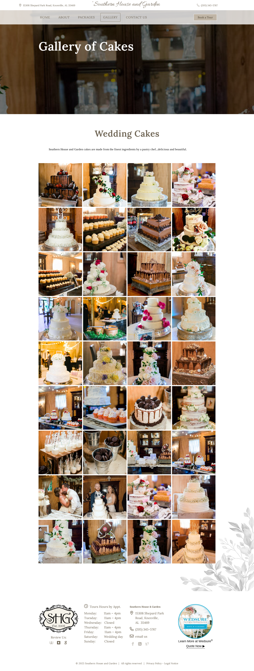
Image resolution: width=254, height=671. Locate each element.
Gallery (110, 17)
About (64, 17)
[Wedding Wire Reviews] (51, 643)
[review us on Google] (66, 643)
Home (45, 17)
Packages (86, 17)
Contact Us (136, 17)
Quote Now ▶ (195, 646)
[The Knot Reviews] (59, 643)
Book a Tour (205, 17)
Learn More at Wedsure (195, 641)
